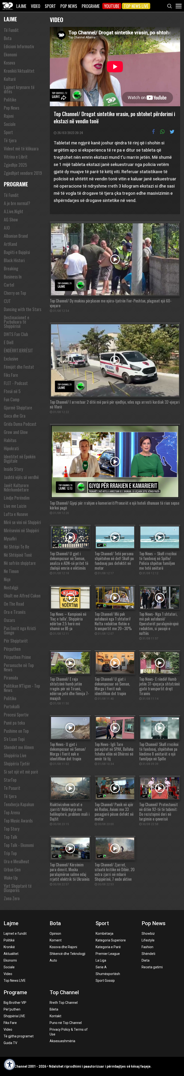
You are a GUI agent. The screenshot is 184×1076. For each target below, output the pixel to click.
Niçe (7, 579)
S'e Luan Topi (14, 739)
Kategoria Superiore (111, 940)
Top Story (11, 829)
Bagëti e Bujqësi (17, 252)
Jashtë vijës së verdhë (21, 477)
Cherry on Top (15, 293)
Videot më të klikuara (21, 148)
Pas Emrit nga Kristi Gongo (20, 630)
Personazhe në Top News (19, 667)
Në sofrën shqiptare (20, 563)
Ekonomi (10, 54)
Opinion (55, 933)
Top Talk (10, 837)
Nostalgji (11, 587)
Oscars (9, 620)
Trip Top (10, 853)
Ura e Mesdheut (16, 861)
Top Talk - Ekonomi (19, 845)
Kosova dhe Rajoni (63, 947)
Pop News (68, 6)
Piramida (11, 677)
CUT (7, 301)
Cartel (9, 285)
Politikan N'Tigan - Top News (22, 688)
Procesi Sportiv (16, 714)
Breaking (11, 268)
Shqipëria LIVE (14, 1016)
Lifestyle (148, 940)
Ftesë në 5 (12, 391)
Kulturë (10, 79)
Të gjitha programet (19, 1036)
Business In (13, 276)
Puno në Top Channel (66, 1023)
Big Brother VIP (15, 1003)
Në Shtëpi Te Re (16, 547)
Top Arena (12, 812)
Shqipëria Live (15, 755)
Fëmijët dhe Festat (19, 367)
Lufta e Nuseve (16, 514)
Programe (91, 6)
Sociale (10, 124)
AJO (7, 228)
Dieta (146, 960)
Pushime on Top (16, 731)
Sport (50, 6)
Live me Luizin (15, 506)
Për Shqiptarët (16, 641)
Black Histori (14, 260)
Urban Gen (12, 869)
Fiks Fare (11, 375)
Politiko (10, 698)
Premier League (108, 954)
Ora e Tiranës (14, 612)
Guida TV (10, 1043)
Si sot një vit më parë (21, 772)
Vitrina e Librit (16, 157)
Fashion (147, 947)
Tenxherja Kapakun (19, 804)
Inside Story (13, 469)
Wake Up (11, 878)
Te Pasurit (12, 788)
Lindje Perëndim (16, 498)
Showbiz (148, 933)
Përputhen (12, 649)
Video (35, 6)
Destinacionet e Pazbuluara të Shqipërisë (16, 321)
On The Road (14, 604)
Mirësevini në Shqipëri (21, 530)
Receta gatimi (152, 967)
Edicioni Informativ (19, 46)
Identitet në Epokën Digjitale (19, 458)
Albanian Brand (16, 236)
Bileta (54, 1009)
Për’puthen (12, 1009)
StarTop (10, 780)
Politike (10, 99)
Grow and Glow (16, 432)
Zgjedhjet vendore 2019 (23, 173)
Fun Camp (11, 399)
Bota (8, 38)
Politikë (9, 940)
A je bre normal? (17, 203)
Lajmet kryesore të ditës (19, 89)
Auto (53, 960)
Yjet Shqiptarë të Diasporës (18, 888)
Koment (56, 940)
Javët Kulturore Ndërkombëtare (16, 487)
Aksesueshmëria (62, 1041)
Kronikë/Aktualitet (19, 71)
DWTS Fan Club (16, 334)
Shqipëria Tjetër (17, 763)
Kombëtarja (104, 933)
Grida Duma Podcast (20, 424)
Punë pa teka (14, 723)
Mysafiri (10, 538)
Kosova (9, 62)
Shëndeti (148, 954)
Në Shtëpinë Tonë (18, 555)
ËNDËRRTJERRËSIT (18, 350)
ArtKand (10, 244)
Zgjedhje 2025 (15, 165)
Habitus (10, 440)
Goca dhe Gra (14, 416)
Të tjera (10, 140)
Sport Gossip (105, 980)
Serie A (101, 967)
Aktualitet (11, 954)
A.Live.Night (13, 211)
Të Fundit (11, 30)
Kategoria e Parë (108, 947)
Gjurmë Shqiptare (18, 407)
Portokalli (12, 706)
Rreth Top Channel (64, 1003)
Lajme (21, 6)
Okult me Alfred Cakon (22, 595)
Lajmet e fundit (15, 933)
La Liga (101, 960)
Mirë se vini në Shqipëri (22, 522)
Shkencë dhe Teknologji (67, 954)
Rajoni (9, 116)
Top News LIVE (136, 6)
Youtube (111, 6)
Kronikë (9, 947)
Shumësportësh (108, 974)
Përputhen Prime (17, 657)
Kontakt (55, 1016)
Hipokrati (11, 448)
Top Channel (64, 992)
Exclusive (11, 358)
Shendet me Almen (19, 747)
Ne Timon (11, 571)
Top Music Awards (18, 820)
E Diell (8, 342)
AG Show (11, 219)
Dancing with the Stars (22, 309)
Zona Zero (12, 898)
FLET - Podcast (16, 383)
